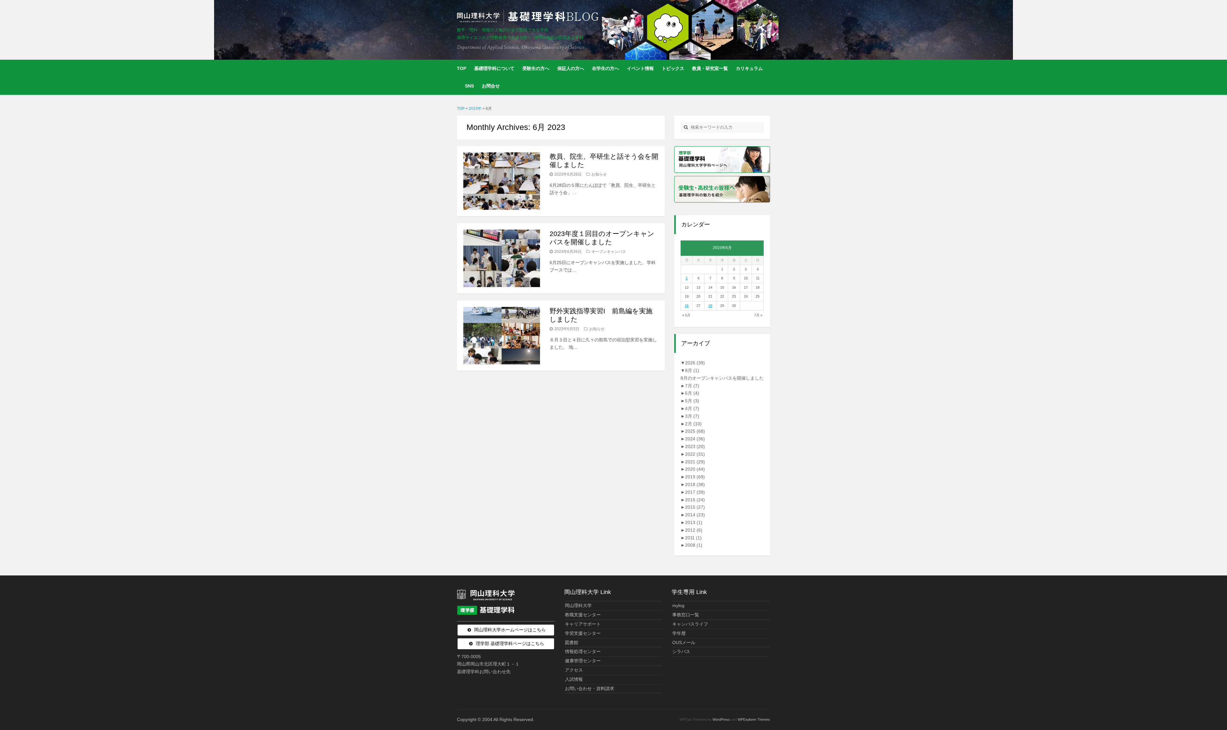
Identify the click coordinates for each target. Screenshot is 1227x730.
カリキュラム (749, 68)
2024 (695, 438)
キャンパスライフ (690, 624)
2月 (693, 423)
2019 (695, 476)
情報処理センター (583, 651)
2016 (695, 499)
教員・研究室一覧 (710, 68)
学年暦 (679, 633)
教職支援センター (583, 614)
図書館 (571, 642)
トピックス (673, 68)
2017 (695, 492)
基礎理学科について (494, 68)
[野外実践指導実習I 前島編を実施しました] (501, 335)
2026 (695, 362)
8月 (692, 370)
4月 (692, 408)
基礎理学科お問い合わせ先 (484, 671)
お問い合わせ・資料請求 (589, 688)
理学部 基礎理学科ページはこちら (510, 643)
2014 (695, 514)
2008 (693, 545)
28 (710, 306)
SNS (469, 85)
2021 (695, 461)
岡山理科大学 (578, 605)
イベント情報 (640, 68)
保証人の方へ (570, 68)
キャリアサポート (583, 624)
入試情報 (574, 679)
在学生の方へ (605, 68)
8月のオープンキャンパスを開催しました (722, 378)
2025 (695, 431)
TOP (461, 68)
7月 (692, 385)
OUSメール (683, 642)
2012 (693, 530)
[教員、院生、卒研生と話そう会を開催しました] (501, 181)
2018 (695, 484)
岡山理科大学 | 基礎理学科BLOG (529, 17)
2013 (693, 522)
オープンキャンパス (608, 251)
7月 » (758, 315)
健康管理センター (583, 660)
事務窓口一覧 (685, 614)
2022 (695, 454)
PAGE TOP (1195, 702)
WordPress (721, 719)
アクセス (574, 670)
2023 (695, 446)
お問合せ (491, 85)
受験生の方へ (535, 68)
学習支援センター (583, 633)
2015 (695, 507)
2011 (693, 537)
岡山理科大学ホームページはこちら (510, 629)
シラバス (681, 651)
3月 (692, 416)
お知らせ (599, 174)
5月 (692, 400)
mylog (678, 605)
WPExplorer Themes (754, 719)
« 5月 (686, 315)
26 (687, 306)
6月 (692, 393)
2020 (695, 469)
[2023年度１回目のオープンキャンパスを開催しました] (501, 258)
